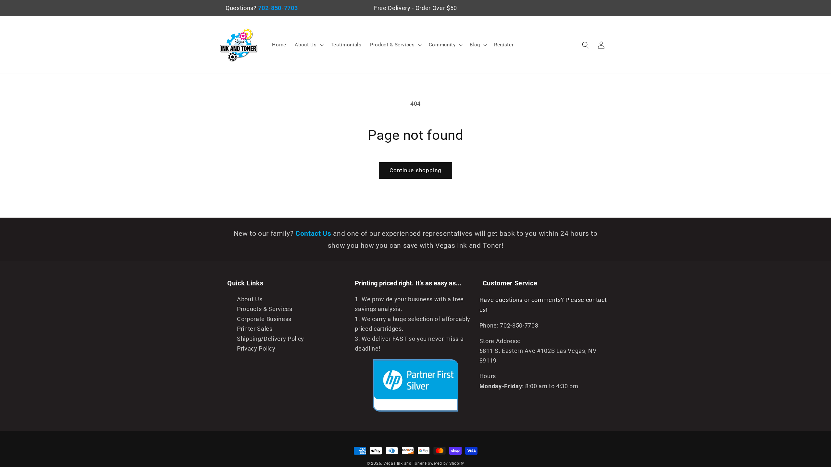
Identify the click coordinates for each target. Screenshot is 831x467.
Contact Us (314, 233)
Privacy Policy (256, 348)
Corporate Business (264, 319)
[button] (308, 45)
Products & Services (264, 309)
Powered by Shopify (444, 463)
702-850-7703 (278, 8)
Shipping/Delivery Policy (270, 339)
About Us (249, 299)
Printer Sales (255, 329)
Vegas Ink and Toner (403, 463)
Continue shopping (416, 170)
